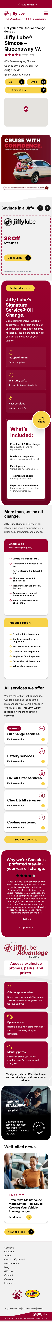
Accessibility (29, 1307)
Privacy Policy (41, 1307)
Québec (40, 1297)
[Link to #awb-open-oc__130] (46, 13)
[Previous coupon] (40, 208)
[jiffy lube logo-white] (40, 1302)
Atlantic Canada (29, 1297)
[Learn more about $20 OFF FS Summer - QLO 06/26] (26, 163)
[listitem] (27, 4)
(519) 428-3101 (13, 70)
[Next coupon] (48, 208)
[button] (26, 739)
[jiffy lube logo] (14, 11)
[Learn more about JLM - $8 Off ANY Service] (26, 245)
